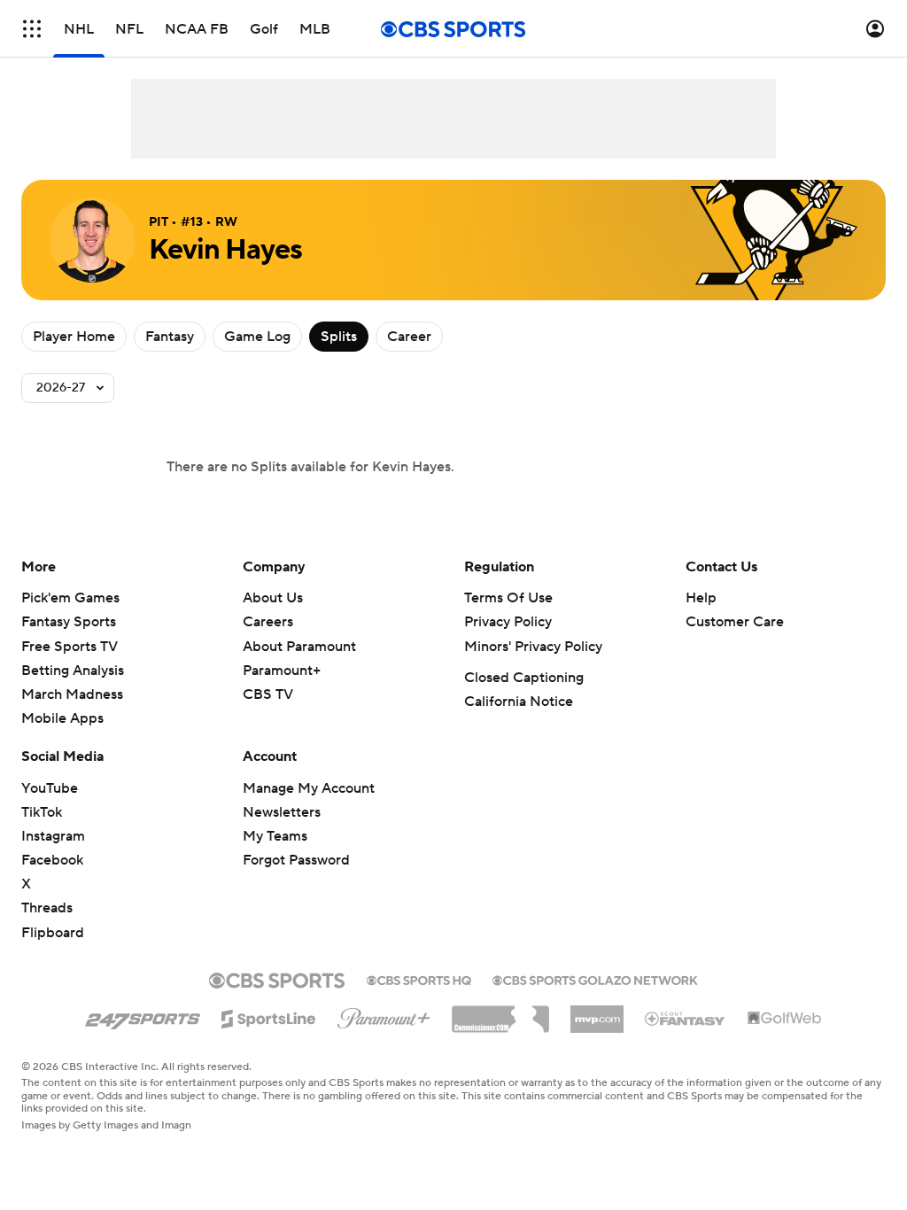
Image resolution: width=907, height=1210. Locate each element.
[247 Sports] (142, 1016)
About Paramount (299, 646)
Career (409, 336)
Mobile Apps (62, 718)
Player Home (74, 336)
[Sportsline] (268, 1016)
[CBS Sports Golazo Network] (595, 979)
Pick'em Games (70, 598)
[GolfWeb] (785, 1019)
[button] (32, 29)
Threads (47, 908)
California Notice (518, 701)
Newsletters (282, 812)
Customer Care (735, 622)
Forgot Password (296, 860)
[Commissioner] (500, 1012)
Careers (268, 622)
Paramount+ (282, 670)
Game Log (257, 336)
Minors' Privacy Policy (533, 646)
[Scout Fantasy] (685, 1018)
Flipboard (52, 933)
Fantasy (169, 336)
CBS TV (268, 694)
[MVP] (597, 1012)
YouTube (49, 788)
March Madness (72, 694)
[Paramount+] (383, 1015)
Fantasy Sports (68, 622)
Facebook (52, 860)
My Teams (275, 836)
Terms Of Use (508, 598)
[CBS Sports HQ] (419, 979)
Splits (339, 336)
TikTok (41, 812)
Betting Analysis (72, 670)
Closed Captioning (524, 677)
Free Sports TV (69, 646)
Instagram (53, 836)
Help (701, 598)
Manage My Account (309, 788)
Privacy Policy (508, 622)
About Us (273, 598)
